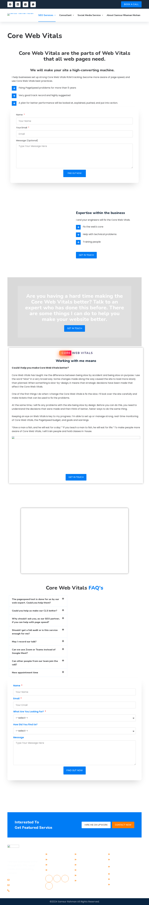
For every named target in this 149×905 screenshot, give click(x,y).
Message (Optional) (27, 140)
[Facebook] (10, 4)
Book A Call (131, 4)
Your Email (22, 127)
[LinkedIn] (18, 4)
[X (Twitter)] (25, 4)
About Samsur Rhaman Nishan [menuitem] (123, 15)
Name (19, 114)
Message (18, 737)
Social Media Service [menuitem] (89, 15)
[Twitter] (65, 878)
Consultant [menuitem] (65, 15)
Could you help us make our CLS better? (34, 610)
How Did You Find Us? (25, 724)
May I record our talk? (24, 641)
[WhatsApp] (33, 4)
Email (16, 698)
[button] (38, 601)
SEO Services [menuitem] (45, 15)
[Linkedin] (57, 878)
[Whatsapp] (49, 885)
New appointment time (25, 672)
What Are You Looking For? (28, 711)
